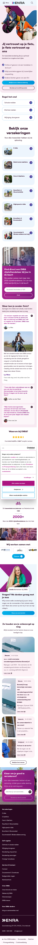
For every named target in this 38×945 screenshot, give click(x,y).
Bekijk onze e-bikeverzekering (18, 82)
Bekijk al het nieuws (18, 762)
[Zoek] (32, 3)
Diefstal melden (10, 110)
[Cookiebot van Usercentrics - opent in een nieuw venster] (27, 448)
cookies (13, 457)
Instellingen (27, 477)
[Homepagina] (18, 3)
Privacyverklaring (10, 466)
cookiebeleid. (6, 471)
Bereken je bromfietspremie (18, 88)
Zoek (18, 295)
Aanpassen (17, 489)
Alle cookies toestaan (18, 483)
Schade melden (10, 103)
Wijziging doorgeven (12, 117)
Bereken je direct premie (18, 797)
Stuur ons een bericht (18, 613)
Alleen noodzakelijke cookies (18, 495)
